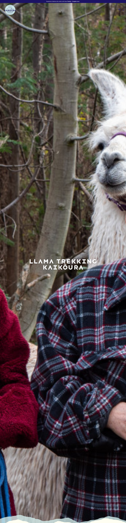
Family (69, 1)
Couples (74, 1)
